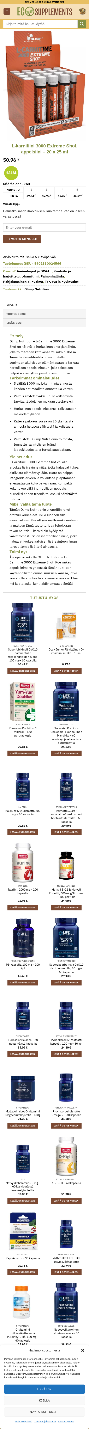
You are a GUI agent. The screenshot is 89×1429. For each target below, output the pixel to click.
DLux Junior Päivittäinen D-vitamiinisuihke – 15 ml (66, 651)
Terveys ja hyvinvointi (62, 282)
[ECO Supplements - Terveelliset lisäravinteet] (45, 11)
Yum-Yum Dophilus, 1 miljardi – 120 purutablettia (23, 732)
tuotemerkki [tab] (16, 314)
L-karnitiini (30, 276)
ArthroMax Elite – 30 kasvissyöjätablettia (66, 1260)
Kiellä (44, 1400)
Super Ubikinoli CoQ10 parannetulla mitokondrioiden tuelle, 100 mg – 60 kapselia (22, 655)
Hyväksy (44, 1389)
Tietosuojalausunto (45, 1421)
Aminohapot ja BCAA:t (34, 271)
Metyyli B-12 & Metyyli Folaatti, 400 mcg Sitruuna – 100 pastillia (66, 893)
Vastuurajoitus (66, 1421)
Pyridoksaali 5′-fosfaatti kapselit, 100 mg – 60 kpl (66, 1041)
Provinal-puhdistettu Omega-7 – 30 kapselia (66, 1113)
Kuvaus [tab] (11, 305)
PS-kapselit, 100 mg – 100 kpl (23, 966)
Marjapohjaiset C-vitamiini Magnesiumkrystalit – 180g (22, 1113)
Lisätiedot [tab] (14, 323)
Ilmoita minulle (22, 239)
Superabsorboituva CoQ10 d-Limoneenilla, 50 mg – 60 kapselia (66, 968)
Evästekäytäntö (23, 1421)
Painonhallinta (52, 276)
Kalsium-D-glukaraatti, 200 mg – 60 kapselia (22, 812)
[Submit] (82, 24)
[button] (83, 1350)
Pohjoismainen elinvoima (23, 282)
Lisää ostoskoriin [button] (22, 671)
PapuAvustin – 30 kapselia (23, 1258)
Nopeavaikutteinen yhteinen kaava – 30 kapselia (66, 1333)
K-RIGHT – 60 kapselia (66, 1183)
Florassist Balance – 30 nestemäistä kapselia (23, 1041)
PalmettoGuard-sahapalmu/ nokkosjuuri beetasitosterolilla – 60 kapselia (66, 816)
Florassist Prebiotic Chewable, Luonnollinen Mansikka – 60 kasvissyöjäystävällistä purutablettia (66, 736)
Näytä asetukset (44, 1412)
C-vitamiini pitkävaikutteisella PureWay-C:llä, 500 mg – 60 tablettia (23, 1335)
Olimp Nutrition (36, 289)
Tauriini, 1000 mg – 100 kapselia (23, 891)
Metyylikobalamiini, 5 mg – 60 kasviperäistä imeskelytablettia (23, 1186)
